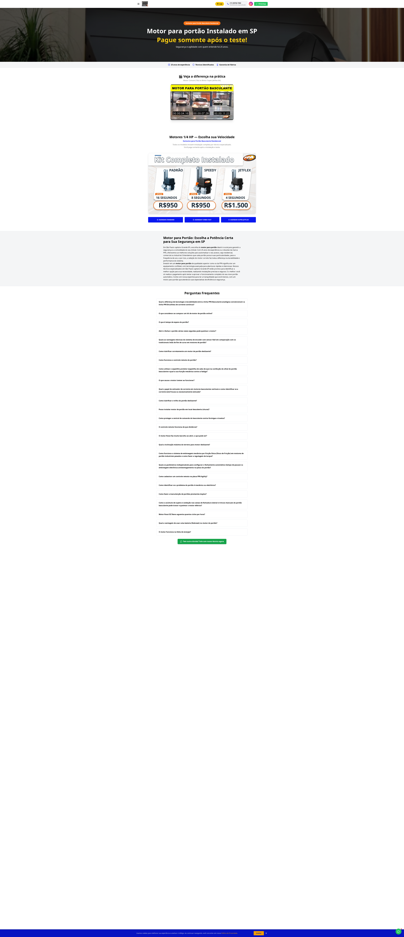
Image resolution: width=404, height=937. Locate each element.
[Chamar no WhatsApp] (398, 931)
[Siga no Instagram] (251, 4)
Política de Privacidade (229, 933)
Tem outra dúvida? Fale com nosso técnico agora (203, 541)
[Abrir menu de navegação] (138, 4)
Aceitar (258, 933)
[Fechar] (266, 933)
